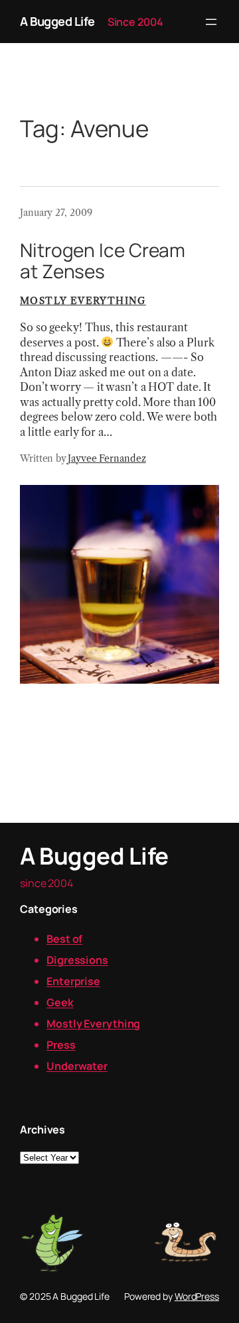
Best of (64, 938)
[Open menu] (211, 22)
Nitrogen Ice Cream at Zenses (102, 261)
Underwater (77, 1066)
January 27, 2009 (56, 213)
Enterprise (73, 981)
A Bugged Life (57, 21)
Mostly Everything (83, 301)
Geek (60, 1002)
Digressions (77, 960)
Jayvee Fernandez (106, 458)
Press (61, 1044)
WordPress (197, 1296)
